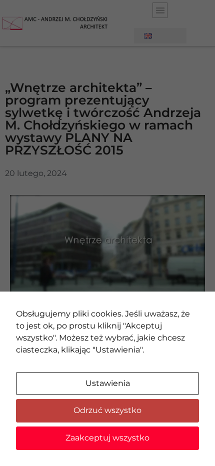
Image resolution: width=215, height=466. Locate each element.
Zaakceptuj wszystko (108, 437)
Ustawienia (108, 383)
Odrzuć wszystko (108, 410)
